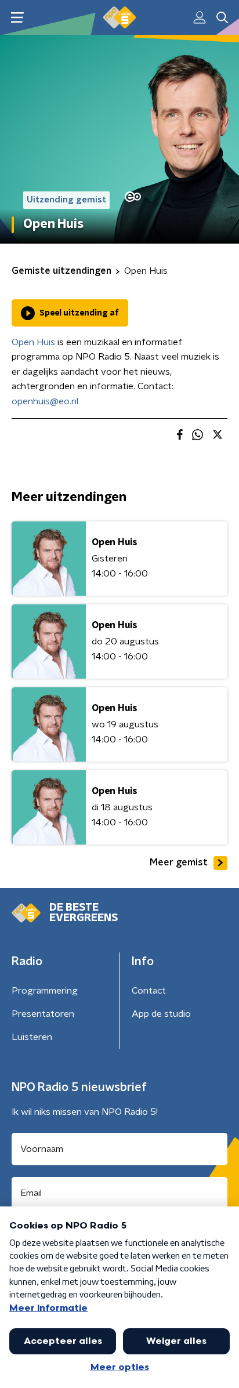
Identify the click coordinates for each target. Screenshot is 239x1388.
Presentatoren (43, 1014)
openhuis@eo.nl (45, 401)
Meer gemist (179, 862)
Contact (149, 990)
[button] (17, 17)
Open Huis (33, 342)
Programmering (45, 990)
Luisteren (32, 1037)
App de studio (161, 1014)
